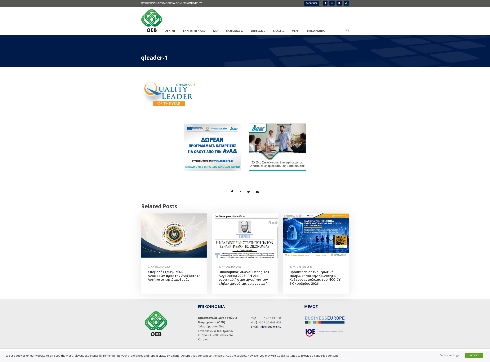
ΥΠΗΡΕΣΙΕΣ (258, 30)
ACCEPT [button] (474, 355)
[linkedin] (332, 3)
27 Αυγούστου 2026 (159, 266)
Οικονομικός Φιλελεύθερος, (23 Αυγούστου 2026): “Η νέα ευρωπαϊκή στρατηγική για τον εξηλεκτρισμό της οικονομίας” (244, 278)
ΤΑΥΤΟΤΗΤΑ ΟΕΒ (194, 30)
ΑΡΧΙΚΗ (170, 30)
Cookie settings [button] (449, 355)
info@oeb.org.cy (270, 326)
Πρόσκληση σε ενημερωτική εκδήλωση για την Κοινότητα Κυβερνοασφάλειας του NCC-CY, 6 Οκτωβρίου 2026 (315, 278)
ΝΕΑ (216, 30)
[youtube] (346, 3)
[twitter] (339, 3)
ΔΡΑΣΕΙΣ (278, 30)
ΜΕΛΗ (295, 30)
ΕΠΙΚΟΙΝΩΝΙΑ (316, 30)
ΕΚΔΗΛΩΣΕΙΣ (234, 30)
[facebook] (325, 3)
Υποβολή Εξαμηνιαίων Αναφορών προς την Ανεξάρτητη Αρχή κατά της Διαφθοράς (174, 276)
